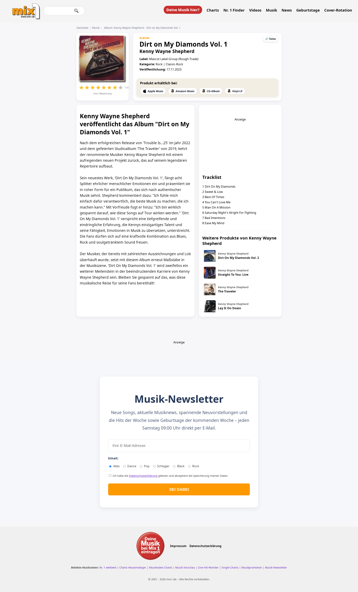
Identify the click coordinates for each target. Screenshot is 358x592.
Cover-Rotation (338, 10)
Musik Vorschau (185, 567)
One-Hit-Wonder (208, 567)
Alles (116, 466)
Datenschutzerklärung (143, 475)
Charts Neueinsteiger (133, 567)
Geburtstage (308, 10)
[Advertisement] (240, 144)
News (287, 10)
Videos (255, 10)
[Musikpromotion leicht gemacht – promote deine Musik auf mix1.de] (150, 546)
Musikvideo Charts (161, 567)
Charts (213, 10)
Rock (195, 466)
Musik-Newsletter (276, 567)
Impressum (178, 546)
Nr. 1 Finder (234, 10)
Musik (271, 10)
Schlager (163, 466)
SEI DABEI (179, 489)
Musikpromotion (252, 567)
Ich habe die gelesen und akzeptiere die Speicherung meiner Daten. (170, 475)
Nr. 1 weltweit (108, 567)
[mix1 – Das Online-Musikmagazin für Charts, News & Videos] (24, 8)
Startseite (82, 27)
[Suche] (76, 10)
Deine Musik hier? (183, 9)
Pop (147, 466)
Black (181, 466)
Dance (131, 466)
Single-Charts (230, 567)
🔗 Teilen (270, 38)
